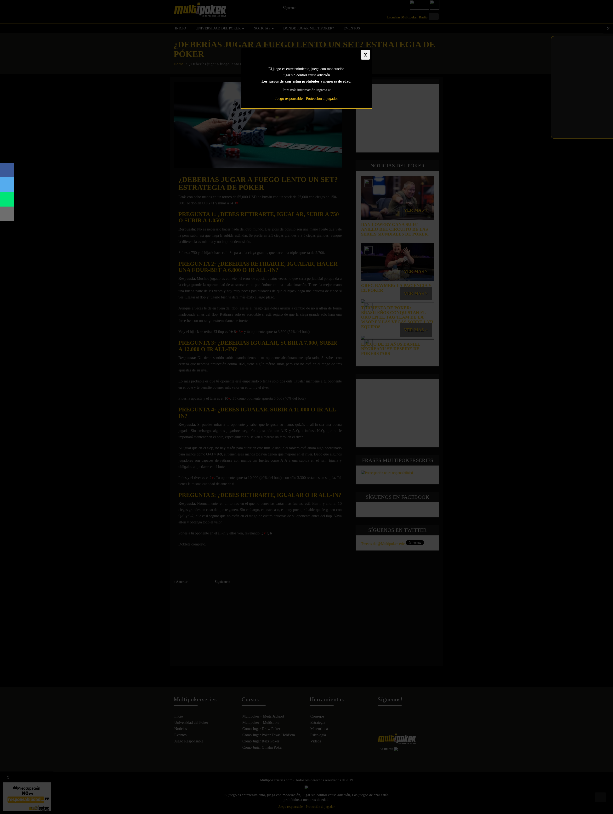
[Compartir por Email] (7, 214)
